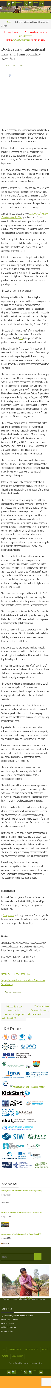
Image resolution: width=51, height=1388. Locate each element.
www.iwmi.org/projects (21, 40)
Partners (5, 1355)
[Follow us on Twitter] (9, 3)
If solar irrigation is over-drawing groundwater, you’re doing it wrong (21, 1189)
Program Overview (15, 1348)
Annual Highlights (17, 1355)
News (9, 22)
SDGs (21, 337)
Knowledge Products (31, 1348)
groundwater (17, 991)
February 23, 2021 (10, 65)
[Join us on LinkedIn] (34, 2)
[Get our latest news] (26, 3)
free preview (8, 914)
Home (3, 1348)
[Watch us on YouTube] (41, 3)
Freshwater (8, 991)
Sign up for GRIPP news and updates (16, 973)
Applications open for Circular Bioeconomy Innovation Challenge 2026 (21, 1231)
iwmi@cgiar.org (25, 36)
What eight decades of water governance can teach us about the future (22, 1210)
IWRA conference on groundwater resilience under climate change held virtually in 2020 (13, 1011)
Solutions (45, 1348)
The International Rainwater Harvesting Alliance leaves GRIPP (38, 1008)
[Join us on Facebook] (17, 2)
